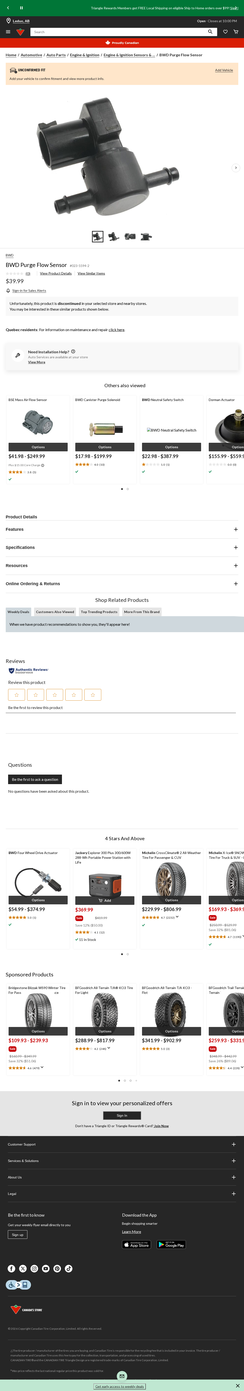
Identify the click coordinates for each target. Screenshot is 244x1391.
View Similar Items (91, 273)
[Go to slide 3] (130, 236)
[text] (38, 472)
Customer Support (22, 1144)
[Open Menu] (8, 32)
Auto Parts (56, 54)
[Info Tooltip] (42, 466)
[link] (20, 274)
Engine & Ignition (84, 54)
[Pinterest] (57, 1268)
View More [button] (36, 362)
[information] (72, 351)
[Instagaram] (34, 1268)
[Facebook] (11, 1268)
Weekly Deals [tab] (18, 612)
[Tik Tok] (68, 1268)
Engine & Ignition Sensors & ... (129, 54)
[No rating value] (16, 273)
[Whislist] (225, 32)
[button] (210, 32)
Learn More (131, 1231)
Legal (12, 1194)
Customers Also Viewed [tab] (55, 612)
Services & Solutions (23, 1161)
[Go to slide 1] (97, 236)
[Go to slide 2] (114, 236)
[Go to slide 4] (146, 236)
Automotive (31, 54)
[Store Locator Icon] (8, 21)
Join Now (161, 1126)
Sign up (17, 1235)
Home (11, 54)
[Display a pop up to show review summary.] (178, 918)
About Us (15, 1177)
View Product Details (56, 273)
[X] (23, 1268)
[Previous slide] (8, 8)
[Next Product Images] (236, 168)
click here (116, 329)
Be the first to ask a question (35, 779)
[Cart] (236, 32)
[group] (84, 917)
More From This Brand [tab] (142, 612)
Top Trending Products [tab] (99, 612)
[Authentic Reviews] (28, 670)
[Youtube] (46, 1268)
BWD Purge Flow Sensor (36, 264)
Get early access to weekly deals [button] (119, 1386)
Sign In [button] (122, 1115)
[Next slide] (236, 8)
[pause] (21, 8)
